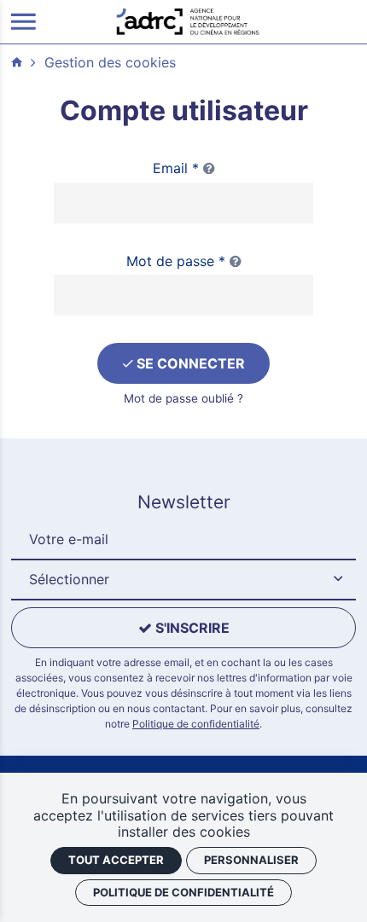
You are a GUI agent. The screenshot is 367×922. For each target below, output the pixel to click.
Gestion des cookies (110, 62)
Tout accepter (116, 860)
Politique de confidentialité (195, 723)
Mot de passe (175, 261)
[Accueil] (187, 20)
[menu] (23, 21)
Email (176, 168)
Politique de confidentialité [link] (183, 892)
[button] (183, 580)
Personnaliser (251, 860)
